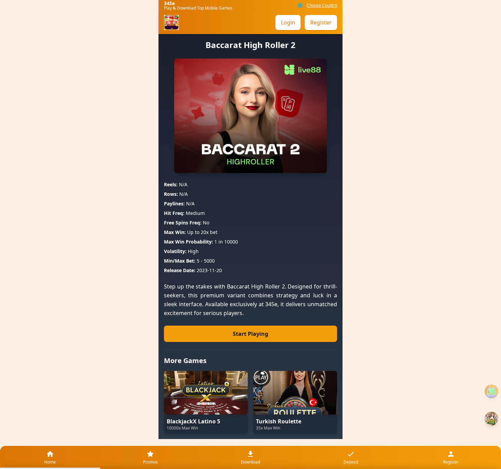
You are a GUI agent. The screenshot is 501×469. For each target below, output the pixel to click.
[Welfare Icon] (491, 391)
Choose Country (322, 5)
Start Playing (250, 334)
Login (288, 22)
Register (321, 22)
